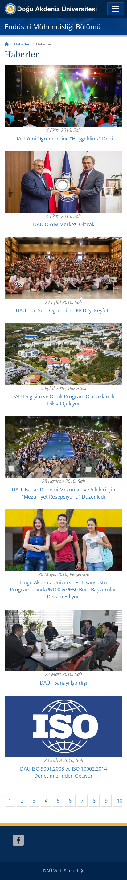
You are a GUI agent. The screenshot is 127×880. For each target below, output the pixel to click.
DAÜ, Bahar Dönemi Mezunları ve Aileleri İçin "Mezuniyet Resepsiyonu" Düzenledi (63, 493)
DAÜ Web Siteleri (61, 871)
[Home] (7, 44)
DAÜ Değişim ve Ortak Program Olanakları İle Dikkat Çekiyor (63, 400)
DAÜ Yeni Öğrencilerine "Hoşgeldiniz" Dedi (63, 138)
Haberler (22, 44)
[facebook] (18, 840)
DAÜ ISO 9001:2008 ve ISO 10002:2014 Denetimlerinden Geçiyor (63, 772)
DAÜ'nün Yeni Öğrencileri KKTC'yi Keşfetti (64, 310)
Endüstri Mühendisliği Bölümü (53, 26)
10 (119, 800)
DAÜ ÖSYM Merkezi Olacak (63, 224)
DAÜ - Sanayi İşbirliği (63, 682)
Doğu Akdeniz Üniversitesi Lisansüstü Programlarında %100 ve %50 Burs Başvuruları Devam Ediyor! (63, 589)
